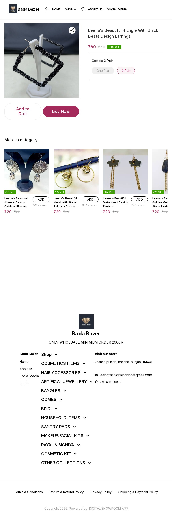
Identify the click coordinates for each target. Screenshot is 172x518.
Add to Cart (23, 111)
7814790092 (110, 382)
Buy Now (61, 111)
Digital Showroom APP (108, 508)
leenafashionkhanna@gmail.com (126, 375)
